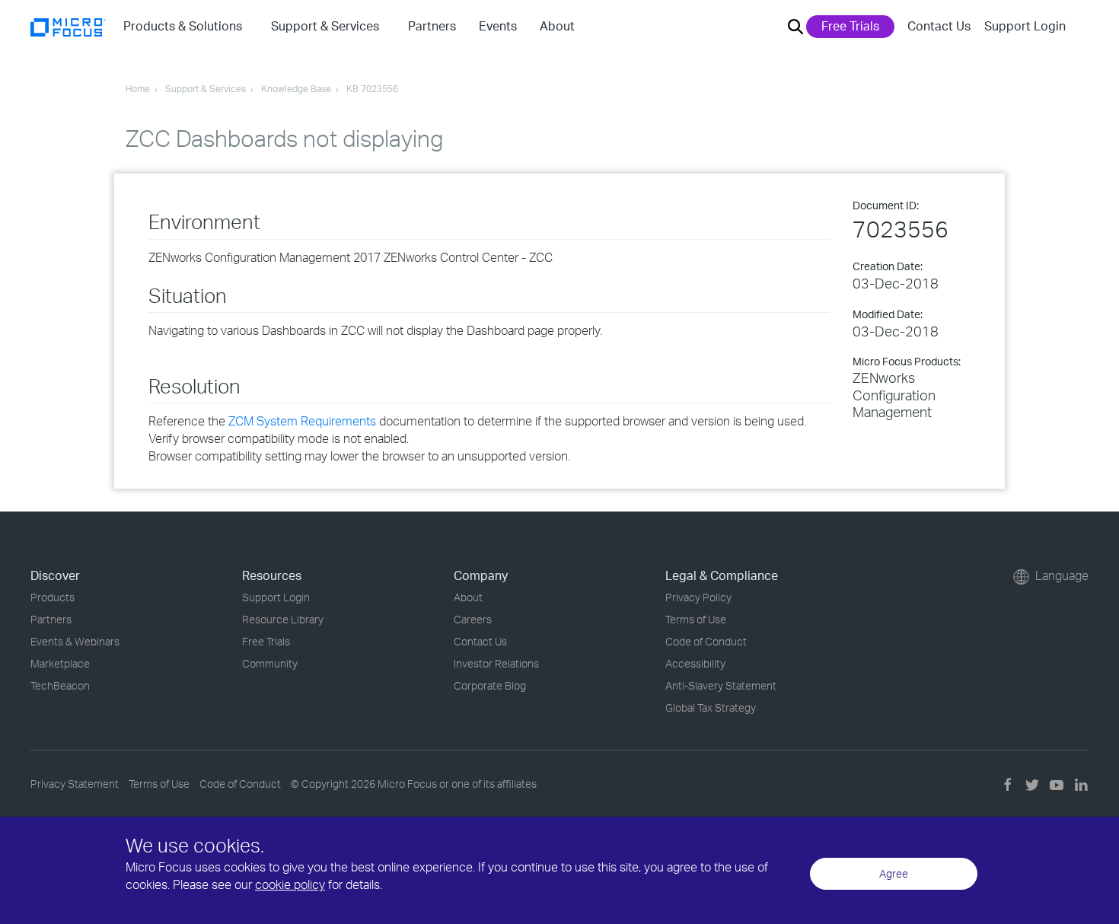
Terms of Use (695, 619)
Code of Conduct (706, 641)
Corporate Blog (490, 685)
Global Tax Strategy (710, 707)
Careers (473, 619)
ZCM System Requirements (302, 421)
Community (270, 663)
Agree (893, 873)
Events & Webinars (75, 641)
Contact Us (939, 25)
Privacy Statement (74, 783)
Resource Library (283, 619)
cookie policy (290, 884)
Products (52, 597)
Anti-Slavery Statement (720, 685)
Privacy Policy (698, 597)
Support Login (1025, 25)
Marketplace (60, 663)
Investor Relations (496, 663)
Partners (51, 619)
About (468, 597)
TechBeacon (60, 685)
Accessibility (695, 663)
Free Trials (850, 25)
